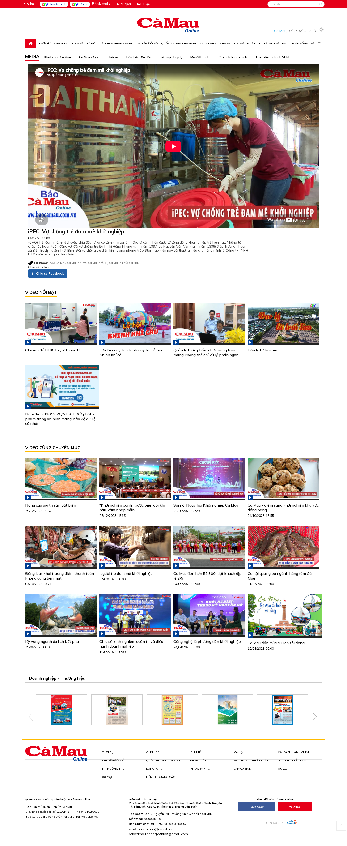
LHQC (146, 4)
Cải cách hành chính (116, 43)
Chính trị (61, 43)
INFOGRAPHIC (200, 768)
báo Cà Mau (57, 263)
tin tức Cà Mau (130, 263)
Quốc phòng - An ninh (178, 43)
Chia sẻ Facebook (49, 273)
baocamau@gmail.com (156, 829)
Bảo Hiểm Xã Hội (138, 57)
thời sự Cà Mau (109, 263)
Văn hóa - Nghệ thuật (238, 43)
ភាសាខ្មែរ (29, 3)
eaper (125, 4)
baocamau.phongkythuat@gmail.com (158, 834)
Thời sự (44, 43)
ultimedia (102, 3)
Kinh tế (77, 43)
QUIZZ (282, 768)
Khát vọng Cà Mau (57, 57)
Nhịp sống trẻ (303, 43)
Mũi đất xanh (199, 57)
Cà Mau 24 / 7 (89, 57)
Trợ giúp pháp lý (170, 57)
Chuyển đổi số (146, 43)
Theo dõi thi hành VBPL (272, 57)
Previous (31, 717)
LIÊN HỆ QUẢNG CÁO (160, 777)
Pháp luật (207, 43)
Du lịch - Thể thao (274, 43)
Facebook (257, 806)
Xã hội (91, 43)
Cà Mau (72, 263)
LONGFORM (154, 768)
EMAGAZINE (242, 768)
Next (315, 717)
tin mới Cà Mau (88, 263)
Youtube (294, 806)
